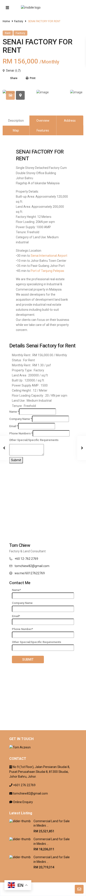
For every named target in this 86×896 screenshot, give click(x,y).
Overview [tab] (42, 120)
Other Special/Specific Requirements (33, 440)
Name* (16, 590)
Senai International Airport (49, 255)
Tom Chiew (19, 545)
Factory (18, 21)
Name (14, 411)
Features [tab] (43, 130)
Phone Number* (22, 629)
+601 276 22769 (24, 785)
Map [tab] (16, 130)
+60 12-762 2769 (26, 558)
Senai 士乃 (13, 70)
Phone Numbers (21, 433)
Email (13, 426)
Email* (16, 616)
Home (6, 21)
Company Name (20, 419)
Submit (16, 460)
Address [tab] (70, 120)
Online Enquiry (23, 802)
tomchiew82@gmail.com (32, 566)
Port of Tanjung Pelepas (47, 271)
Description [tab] (16, 120)
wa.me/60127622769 (30, 573)
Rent (8, 33)
